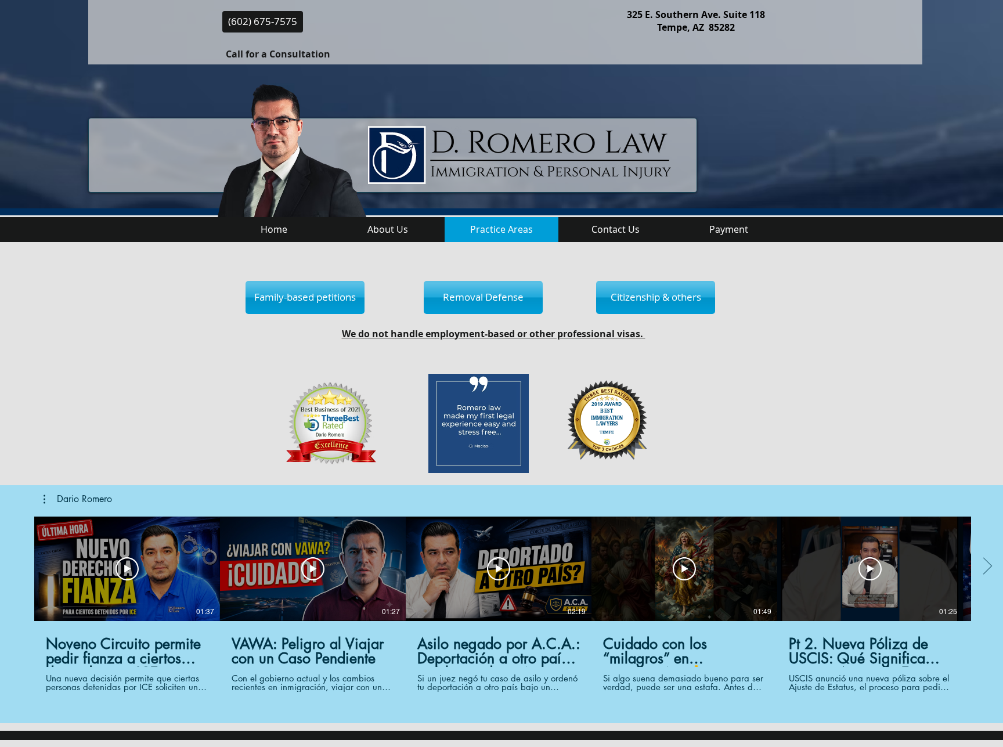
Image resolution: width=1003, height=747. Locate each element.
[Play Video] (127, 568)
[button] (78, 499)
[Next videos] (987, 566)
